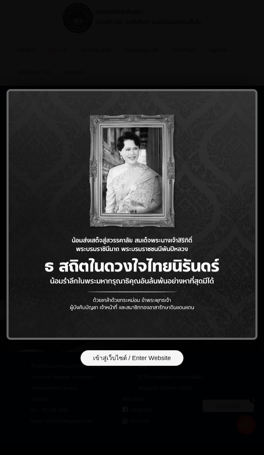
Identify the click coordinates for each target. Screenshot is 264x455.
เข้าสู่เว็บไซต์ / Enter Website (132, 358)
